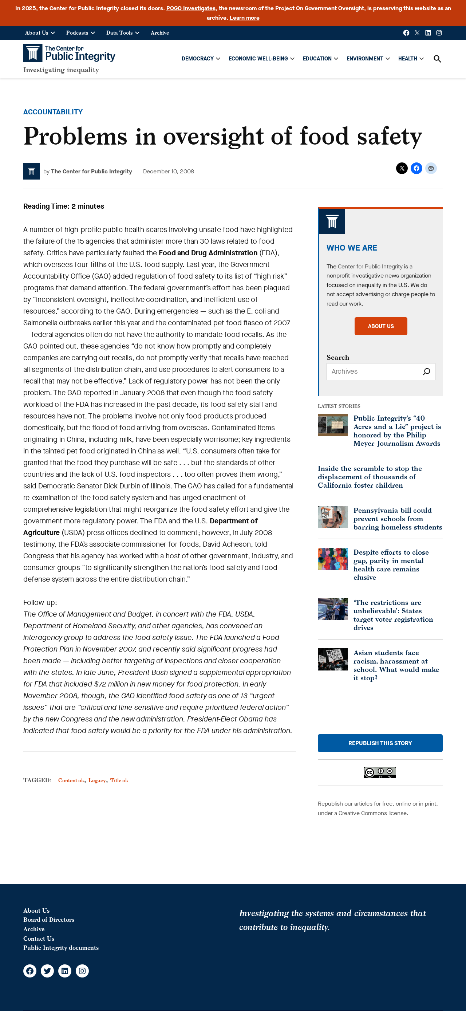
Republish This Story (380, 743)
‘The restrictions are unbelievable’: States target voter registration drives (393, 615)
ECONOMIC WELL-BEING (258, 58)
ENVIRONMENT (365, 58)
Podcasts (77, 32)
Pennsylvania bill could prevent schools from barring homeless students (398, 518)
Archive (160, 32)
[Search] (426, 371)
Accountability (53, 112)
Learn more (245, 17)
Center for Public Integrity (370, 266)
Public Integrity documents (61, 947)
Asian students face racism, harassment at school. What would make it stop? (396, 665)
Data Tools (119, 32)
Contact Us (38, 938)
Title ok (119, 780)
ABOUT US (381, 326)
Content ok (71, 780)
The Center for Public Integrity (91, 171)
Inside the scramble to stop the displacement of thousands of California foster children (370, 476)
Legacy (97, 780)
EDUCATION (317, 58)
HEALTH (407, 58)
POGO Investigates (191, 8)
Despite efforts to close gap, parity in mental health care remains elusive (391, 564)
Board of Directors (48, 919)
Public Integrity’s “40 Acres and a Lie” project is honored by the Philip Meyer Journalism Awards (397, 430)
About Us (36, 32)
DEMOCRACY (198, 58)
